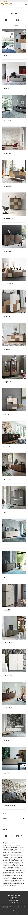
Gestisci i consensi (22, 907)
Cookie (14, 907)
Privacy (10, 907)
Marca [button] (4, 813)
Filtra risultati (15, 25)
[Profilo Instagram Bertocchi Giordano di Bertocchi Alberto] (4, 1)
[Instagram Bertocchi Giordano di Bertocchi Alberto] (15, 910)
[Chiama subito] (7, 1)
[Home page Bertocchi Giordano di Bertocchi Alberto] (6, 4)
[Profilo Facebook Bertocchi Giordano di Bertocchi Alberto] (1, 1)
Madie (14, 9)
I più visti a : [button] (5, 829)
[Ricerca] (26, 1)
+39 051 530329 (14, 902)
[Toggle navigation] (26, 4)
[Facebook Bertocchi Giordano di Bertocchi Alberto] (13, 910)
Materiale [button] (5, 818)
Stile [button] (4, 823)
